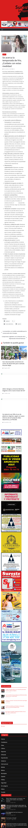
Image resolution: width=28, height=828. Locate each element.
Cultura (3, 748)
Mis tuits (3, 726)
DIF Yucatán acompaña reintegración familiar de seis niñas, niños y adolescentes (15, 712)
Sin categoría (4, 786)
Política (3, 779)
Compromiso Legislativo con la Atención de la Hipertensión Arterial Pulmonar (13, 337)
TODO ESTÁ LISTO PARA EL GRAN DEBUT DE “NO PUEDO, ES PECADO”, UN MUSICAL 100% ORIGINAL (16, 807)
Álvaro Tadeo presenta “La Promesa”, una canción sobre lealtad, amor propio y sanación (15, 800)
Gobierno (3, 761)
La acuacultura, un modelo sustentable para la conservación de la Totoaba (15, 332)
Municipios (4, 773)
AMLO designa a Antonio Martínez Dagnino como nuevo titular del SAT (13, 390)
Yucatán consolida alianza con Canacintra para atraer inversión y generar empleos (15, 690)
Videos (3, 789)
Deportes (3, 751)
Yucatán (3, 792)
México (4, 54)
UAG (14, 69)
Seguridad (3, 783)
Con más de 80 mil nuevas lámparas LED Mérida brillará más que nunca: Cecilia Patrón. (16, 695)
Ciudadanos (4, 742)
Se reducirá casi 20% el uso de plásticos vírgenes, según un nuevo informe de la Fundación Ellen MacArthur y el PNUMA (13, 417)
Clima (2, 745)
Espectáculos (4, 758)
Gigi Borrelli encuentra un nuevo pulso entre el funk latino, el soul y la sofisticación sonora (16, 824)
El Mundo (3, 754)
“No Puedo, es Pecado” (11, 818)
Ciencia (3, 739)
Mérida (3, 767)
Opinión (3, 776)
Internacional (4, 764)
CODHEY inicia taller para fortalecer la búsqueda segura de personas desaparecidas (14, 707)
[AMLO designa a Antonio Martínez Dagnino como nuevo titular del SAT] (14, 374)
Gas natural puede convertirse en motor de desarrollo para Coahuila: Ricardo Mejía (13, 363)
